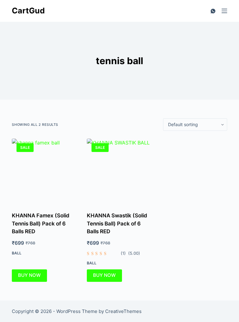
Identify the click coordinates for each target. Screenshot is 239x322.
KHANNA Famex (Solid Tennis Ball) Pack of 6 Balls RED (40, 223)
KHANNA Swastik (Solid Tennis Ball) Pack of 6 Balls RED (117, 223)
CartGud (28, 10)
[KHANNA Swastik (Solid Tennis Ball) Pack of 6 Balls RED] (119, 171)
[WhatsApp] (213, 11)
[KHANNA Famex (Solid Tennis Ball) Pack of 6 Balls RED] (44, 171)
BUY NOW (29, 275)
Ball (16, 253)
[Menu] (224, 11)
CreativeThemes (123, 311)
